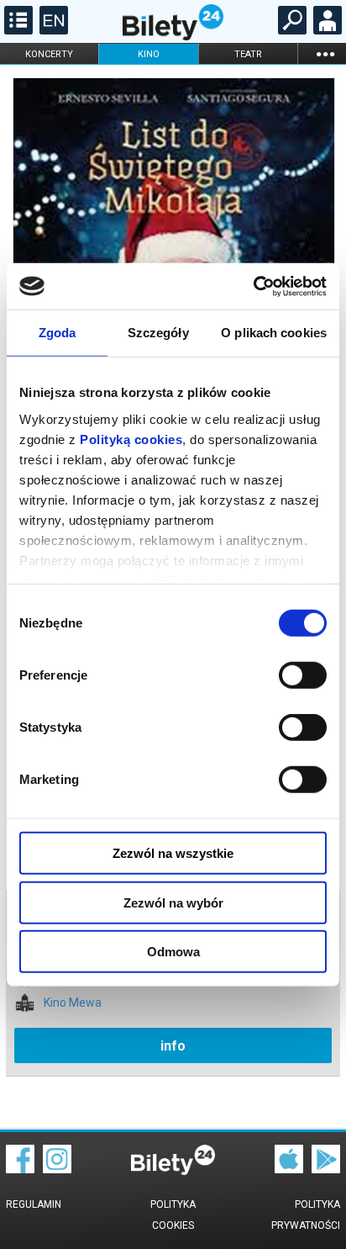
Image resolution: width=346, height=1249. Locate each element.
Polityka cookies (173, 1215)
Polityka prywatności (305, 1215)
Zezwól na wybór (173, 902)
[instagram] (57, 1169)
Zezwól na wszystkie (173, 853)
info (173, 1046)
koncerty (49, 54)
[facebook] (20, 1169)
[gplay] (326, 1169)
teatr (248, 54)
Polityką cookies (131, 438)
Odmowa (173, 952)
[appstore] (289, 1169)
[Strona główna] (173, 36)
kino (149, 54)
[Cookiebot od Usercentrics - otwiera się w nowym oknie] (253, 286)
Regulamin (33, 1204)
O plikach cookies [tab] (274, 332)
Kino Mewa (73, 1003)
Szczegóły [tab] (158, 332)
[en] (51, 30)
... (325, 53)
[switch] (303, 675)
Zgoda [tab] (57, 332)
